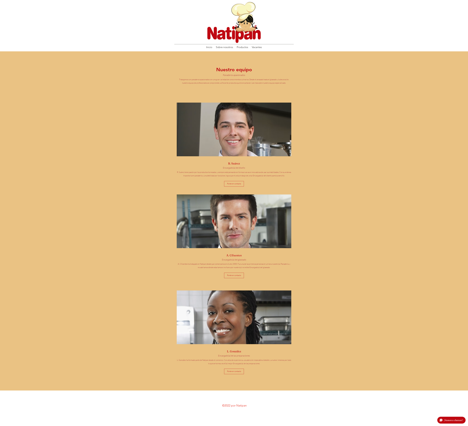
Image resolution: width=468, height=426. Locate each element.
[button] (234, 184)
